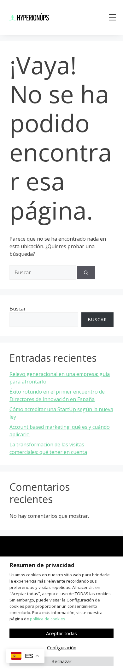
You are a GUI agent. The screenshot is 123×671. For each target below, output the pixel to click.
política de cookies (47, 619)
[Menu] (112, 17)
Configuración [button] (61, 647)
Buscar (17, 308)
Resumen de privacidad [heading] (41, 565)
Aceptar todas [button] (61, 633)
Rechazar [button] (61, 661)
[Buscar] (86, 272)
